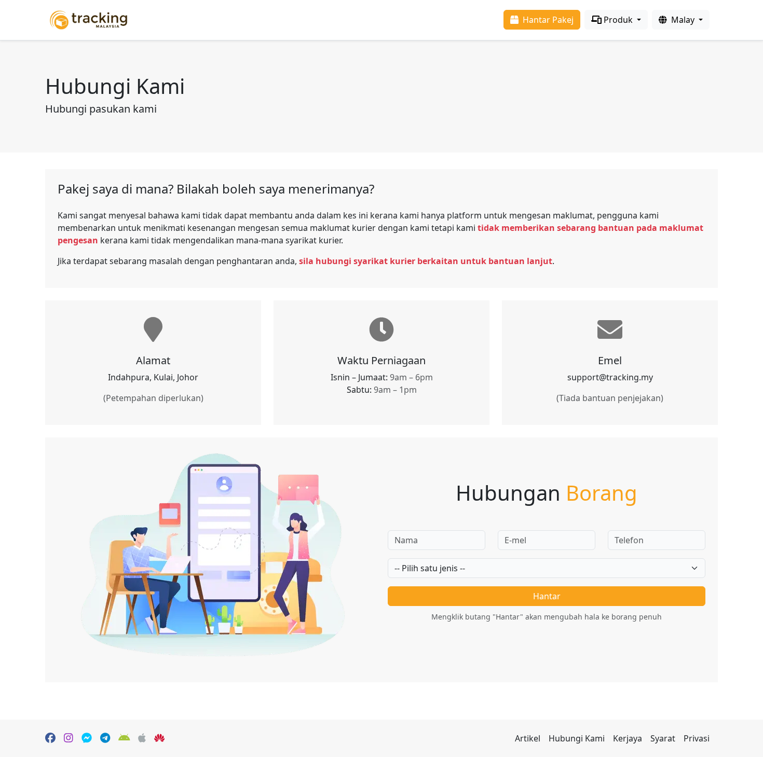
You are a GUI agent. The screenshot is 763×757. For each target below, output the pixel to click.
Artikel (527, 738)
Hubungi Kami (577, 738)
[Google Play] (124, 738)
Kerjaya (627, 738)
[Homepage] (88, 19)
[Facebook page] (50, 738)
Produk (618, 19)
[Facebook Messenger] (86, 738)
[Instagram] (68, 738)
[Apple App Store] (142, 738)
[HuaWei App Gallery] (159, 738)
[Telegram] (105, 738)
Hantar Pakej (547, 19)
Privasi (697, 738)
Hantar (547, 596)
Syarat (662, 738)
